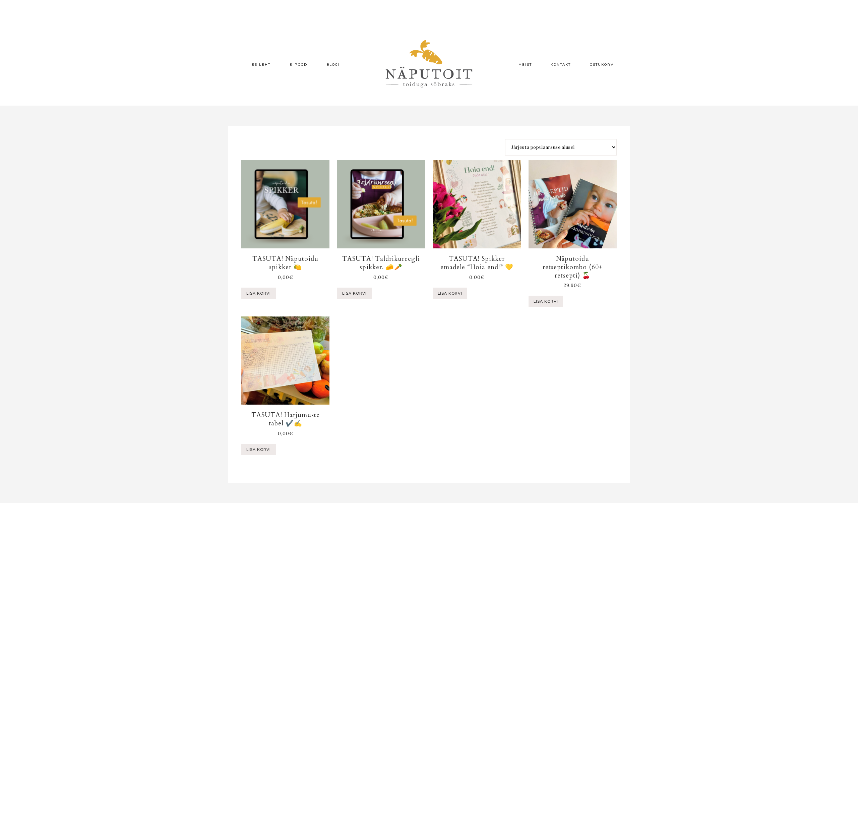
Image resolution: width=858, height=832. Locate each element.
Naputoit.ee (429, 63)
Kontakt (561, 64)
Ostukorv (602, 64)
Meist (525, 64)
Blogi (333, 64)
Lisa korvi (258, 293)
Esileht (261, 64)
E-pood (298, 64)
